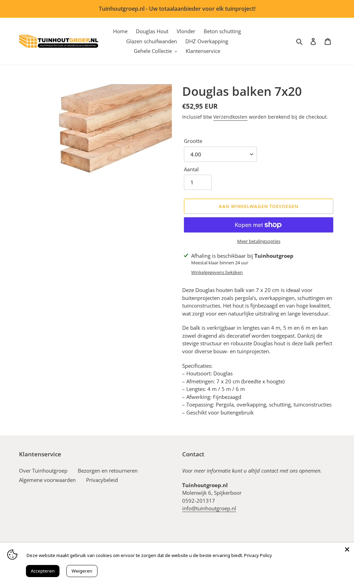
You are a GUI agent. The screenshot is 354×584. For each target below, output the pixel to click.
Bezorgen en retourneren (108, 470)
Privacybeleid (102, 479)
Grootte (193, 140)
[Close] (347, 549)
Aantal (191, 169)
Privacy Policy (258, 555)
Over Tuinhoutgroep (43, 470)
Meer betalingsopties (258, 241)
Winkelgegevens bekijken (217, 272)
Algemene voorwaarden (47, 479)
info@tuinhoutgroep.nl (209, 508)
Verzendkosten (230, 116)
